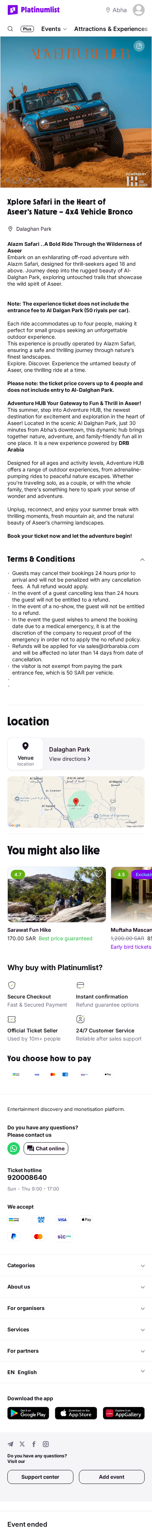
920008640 (27, 1177)
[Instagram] (46, 1445)
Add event (111, 1477)
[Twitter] (22, 1445)
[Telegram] (10, 1445)
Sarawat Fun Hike (29, 930)
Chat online (50, 1148)
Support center (40, 1477)
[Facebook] (34, 1445)
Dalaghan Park (69, 749)
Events (51, 28)
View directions (67, 759)
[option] (76, 112)
